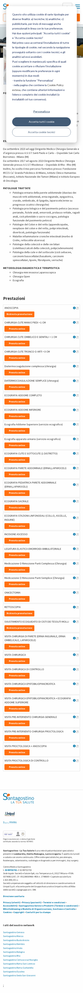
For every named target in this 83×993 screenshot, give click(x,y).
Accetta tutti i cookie (41, 121)
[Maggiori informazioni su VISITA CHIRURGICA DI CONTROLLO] (77, 669)
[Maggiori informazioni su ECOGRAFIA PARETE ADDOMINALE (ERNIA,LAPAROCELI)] (77, 468)
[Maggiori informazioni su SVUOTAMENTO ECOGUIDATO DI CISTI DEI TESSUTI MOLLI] (77, 621)
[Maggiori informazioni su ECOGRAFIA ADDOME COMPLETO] (77, 395)
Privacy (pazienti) (32, 902)
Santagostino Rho (11, 955)
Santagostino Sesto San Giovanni (19, 975)
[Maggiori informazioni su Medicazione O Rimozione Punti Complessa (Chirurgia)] (77, 563)
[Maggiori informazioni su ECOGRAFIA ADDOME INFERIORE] (77, 409)
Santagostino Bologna (14, 951)
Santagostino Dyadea (14, 971)
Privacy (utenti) (11, 902)
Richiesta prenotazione (19, 314)
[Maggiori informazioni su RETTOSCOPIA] (77, 607)
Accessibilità (10, 905)
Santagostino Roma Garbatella (18, 967)
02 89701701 (11, 870)
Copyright (18, 912)
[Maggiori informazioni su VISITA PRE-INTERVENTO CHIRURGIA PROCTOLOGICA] (77, 731)
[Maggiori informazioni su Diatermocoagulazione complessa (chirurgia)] (77, 366)
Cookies (7, 912)
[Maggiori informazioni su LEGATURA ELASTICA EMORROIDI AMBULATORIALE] (77, 548)
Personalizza (41, 111)
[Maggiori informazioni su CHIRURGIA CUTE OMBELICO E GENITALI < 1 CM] (77, 337)
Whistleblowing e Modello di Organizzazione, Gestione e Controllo (39, 908)
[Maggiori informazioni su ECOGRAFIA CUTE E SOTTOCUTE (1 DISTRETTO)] (77, 453)
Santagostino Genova (13, 932)
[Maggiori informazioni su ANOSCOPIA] (77, 308)
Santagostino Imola (12, 948)
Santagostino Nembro (14, 944)
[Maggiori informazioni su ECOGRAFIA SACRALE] (77, 501)
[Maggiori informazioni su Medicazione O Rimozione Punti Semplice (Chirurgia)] (77, 577)
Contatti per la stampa (38, 912)
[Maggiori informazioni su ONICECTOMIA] (77, 592)
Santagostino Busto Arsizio (16, 940)
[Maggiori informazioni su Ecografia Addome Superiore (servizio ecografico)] (77, 424)
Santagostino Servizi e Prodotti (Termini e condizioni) (48, 905)
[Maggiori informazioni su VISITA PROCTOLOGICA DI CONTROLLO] (77, 760)
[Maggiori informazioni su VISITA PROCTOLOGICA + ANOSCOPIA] (77, 746)
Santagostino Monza (13, 936)
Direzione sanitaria (13, 896)
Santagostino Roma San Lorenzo (19, 963)
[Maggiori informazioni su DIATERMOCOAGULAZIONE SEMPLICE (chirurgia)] (77, 380)
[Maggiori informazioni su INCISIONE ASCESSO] (77, 534)
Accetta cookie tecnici (41, 132)
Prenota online (17, 328)
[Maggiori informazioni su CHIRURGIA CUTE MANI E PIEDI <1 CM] (77, 322)
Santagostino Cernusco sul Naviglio (20, 959)
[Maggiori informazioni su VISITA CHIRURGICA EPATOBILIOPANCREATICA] (77, 683)
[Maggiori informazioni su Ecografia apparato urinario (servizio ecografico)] (77, 439)
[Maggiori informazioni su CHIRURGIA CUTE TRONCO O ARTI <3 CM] (77, 351)
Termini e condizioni (54, 902)
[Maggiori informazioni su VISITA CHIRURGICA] (77, 654)
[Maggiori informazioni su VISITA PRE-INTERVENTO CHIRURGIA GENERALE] (77, 717)
